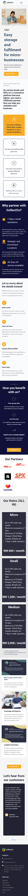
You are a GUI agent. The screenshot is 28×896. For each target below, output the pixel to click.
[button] (21, 3)
